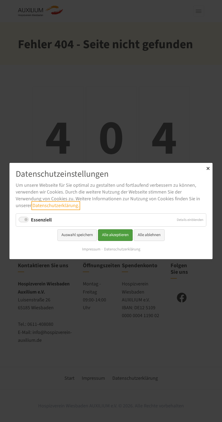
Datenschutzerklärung (122, 249)
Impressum (91, 249)
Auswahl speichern (77, 235)
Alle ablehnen (149, 235)
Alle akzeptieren (115, 235)
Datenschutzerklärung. (55, 205)
